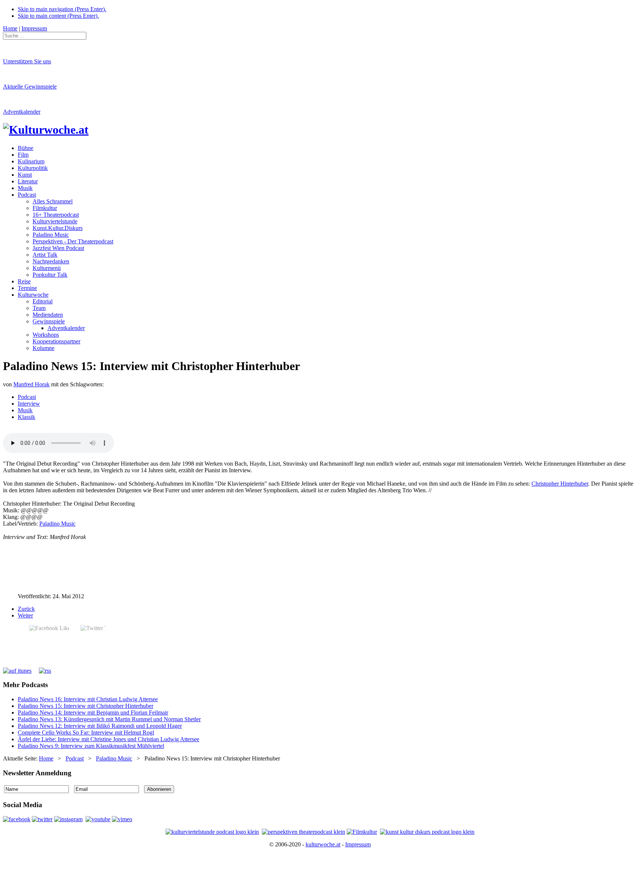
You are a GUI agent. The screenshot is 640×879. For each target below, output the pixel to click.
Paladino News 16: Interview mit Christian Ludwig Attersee (88, 699)
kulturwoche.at (323, 844)
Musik (25, 410)
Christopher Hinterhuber (559, 483)
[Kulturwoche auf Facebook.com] (16, 819)
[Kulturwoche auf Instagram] (68, 819)
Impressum (358, 844)
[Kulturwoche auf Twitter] (42, 819)
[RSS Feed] (45, 670)
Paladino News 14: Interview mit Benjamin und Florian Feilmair (93, 712)
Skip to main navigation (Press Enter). (62, 9)
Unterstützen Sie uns (27, 61)
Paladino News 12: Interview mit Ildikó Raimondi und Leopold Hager (100, 726)
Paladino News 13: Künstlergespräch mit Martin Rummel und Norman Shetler (109, 719)
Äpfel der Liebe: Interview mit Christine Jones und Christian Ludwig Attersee (108, 739)
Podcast (27, 397)
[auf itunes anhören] (17, 670)
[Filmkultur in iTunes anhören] (362, 832)
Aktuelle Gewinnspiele (30, 86)
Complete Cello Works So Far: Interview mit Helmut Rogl (86, 732)
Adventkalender (21, 112)
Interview (29, 403)
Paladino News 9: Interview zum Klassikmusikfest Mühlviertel (91, 746)
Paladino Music (57, 523)
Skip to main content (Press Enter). (58, 16)
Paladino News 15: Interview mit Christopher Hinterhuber (85, 706)
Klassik (26, 417)
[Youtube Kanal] (122, 819)
